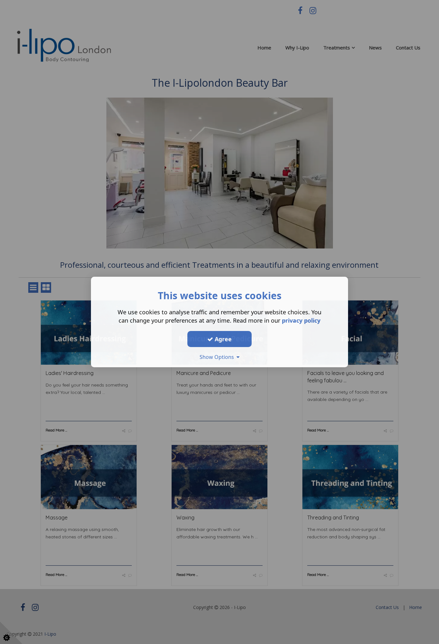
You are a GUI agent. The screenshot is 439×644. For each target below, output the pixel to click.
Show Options (218, 357)
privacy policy (301, 320)
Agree (222, 339)
